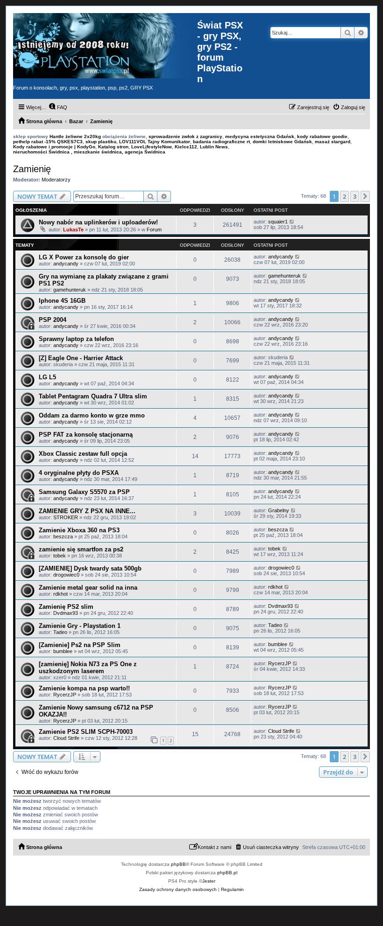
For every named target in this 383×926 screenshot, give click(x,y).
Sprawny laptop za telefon (76, 338)
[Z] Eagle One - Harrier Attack (81, 358)
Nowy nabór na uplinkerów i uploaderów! (98, 222)
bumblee (62, 651)
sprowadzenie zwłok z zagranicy (185, 136)
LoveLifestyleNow (151, 146)
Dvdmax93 (65, 613)
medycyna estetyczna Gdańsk (259, 136)
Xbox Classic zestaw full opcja (83, 453)
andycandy (65, 263)
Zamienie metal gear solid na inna (88, 587)
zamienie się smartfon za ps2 (81, 549)
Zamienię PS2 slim (66, 606)
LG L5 (47, 377)
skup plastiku (100, 141)
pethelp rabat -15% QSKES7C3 (48, 141)
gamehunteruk (69, 289)
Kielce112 (186, 146)
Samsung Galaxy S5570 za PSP (84, 491)
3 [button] (354, 196)
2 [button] (344, 196)
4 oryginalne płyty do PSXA (79, 472)
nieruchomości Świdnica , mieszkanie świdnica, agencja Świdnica (89, 151)
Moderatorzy (56, 179)
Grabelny (278, 510)
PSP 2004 (52, 319)
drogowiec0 (66, 575)
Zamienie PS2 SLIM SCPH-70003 (86, 731)
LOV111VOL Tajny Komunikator (154, 141)
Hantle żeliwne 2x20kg (75, 136)
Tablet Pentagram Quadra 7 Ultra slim (93, 396)
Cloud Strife (66, 738)
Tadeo (60, 632)
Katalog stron (113, 146)
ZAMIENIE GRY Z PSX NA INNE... (87, 511)
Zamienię (32, 169)
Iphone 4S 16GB (62, 300)
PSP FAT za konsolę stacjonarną (86, 434)
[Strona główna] (105, 45)
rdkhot (60, 594)
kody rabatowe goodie (322, 136)
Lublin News (214, 146)
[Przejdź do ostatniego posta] (292, 221)
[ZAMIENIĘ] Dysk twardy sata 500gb (90, 568)
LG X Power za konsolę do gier (84, 257)
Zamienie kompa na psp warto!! (84, 688)
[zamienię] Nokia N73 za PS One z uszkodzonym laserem (88, 668)
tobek (59, 555)
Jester (208, 881)
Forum (154, 229)
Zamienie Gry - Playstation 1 (80, 625)
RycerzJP (279, 663)
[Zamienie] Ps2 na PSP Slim (80, 644)
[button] (365, 196)
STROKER (65, 517)
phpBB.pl (227, 872)
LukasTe (73, 229)
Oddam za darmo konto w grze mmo (92, 415)
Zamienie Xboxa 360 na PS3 (79, 530)
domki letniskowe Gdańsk (282, 141)
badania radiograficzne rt (221, 141)
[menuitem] (58, 107)
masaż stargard (332, 141)
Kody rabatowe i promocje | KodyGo (54, 146)
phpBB (178, 864)
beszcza (63, 536)
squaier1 (278, 221)
